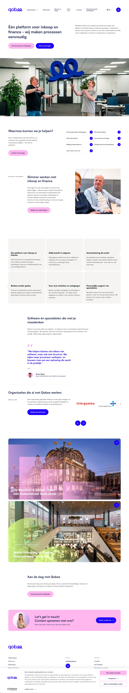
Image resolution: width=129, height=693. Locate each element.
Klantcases (46, 10)
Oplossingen (31, 10)
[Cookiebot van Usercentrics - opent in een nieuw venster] (12, 689)
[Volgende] (83, 423)
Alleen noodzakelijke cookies (113, 684)
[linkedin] (68, 666)
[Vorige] (77, 423)
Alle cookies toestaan (113, 673)
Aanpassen (112, 678)
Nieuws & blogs (57, 9)
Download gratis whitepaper (91, 9)
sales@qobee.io (71, 661)
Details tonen (29, 689)
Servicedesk (98, 665)
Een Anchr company (101, 668)
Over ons (68, 9)
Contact (79, 10)
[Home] (15, 10)
